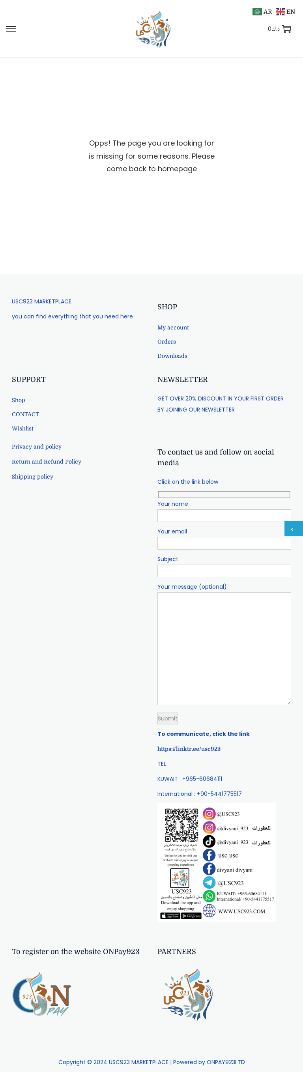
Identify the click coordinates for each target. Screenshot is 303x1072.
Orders (166, 342)
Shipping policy (32, 476)
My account (173, 327)
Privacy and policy (37, 446)
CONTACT (25, 414)
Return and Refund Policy (46, 461)
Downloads (172, 356)
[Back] (293, 528)
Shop (18, 400)
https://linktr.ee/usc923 (189, 749)
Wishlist (23, 428)
